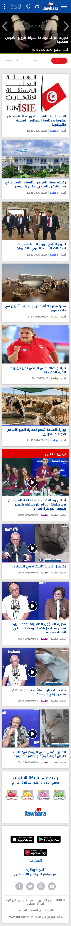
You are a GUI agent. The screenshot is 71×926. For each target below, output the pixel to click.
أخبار (59, 60)
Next (66, 26)
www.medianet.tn (21, 917)
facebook (19, 886)
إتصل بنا (35, 860)
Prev (4, 26)
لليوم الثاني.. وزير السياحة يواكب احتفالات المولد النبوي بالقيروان (41, 246)
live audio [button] (15, 6)
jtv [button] (37, 6)
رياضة (35, 60)
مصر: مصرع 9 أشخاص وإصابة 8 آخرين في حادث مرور (35, 308)
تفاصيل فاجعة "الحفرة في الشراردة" (38, 566)
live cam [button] (28, 6)
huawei (35, 853)
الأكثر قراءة (12, 60)
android (49, 840)
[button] (50, 7)
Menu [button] (64, 6)
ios (22, 840)
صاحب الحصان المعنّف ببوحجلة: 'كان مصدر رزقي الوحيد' (39, 692)
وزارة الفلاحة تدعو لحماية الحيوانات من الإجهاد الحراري (36, 432)
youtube (52, 886)
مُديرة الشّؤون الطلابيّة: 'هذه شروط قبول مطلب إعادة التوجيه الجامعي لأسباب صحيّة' (38, 628)
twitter (30, 886)
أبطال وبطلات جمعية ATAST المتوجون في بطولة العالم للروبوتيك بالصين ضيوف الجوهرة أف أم (37, 504)
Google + (41, 886)
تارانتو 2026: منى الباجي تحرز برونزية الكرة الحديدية (38, 370)
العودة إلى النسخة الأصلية (35, 910)
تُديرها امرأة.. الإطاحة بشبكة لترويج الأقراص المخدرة (36, 40)
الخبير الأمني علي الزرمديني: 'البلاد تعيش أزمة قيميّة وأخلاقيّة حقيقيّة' (39, 754)
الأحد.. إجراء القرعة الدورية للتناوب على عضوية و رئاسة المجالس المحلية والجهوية (36, 120)
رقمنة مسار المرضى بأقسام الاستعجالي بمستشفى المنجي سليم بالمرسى (35, 184)
